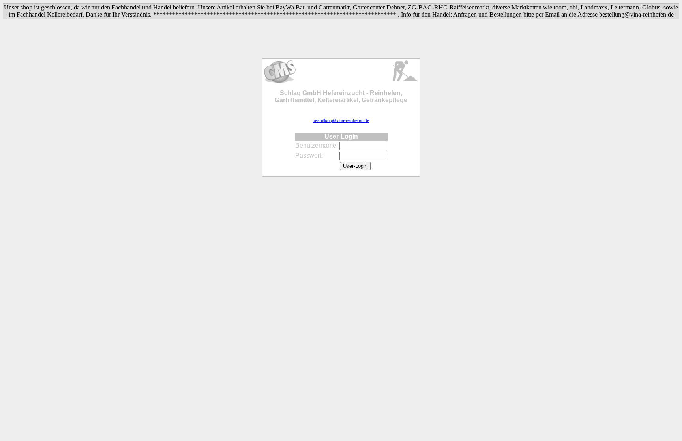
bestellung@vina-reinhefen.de (341, 120)
